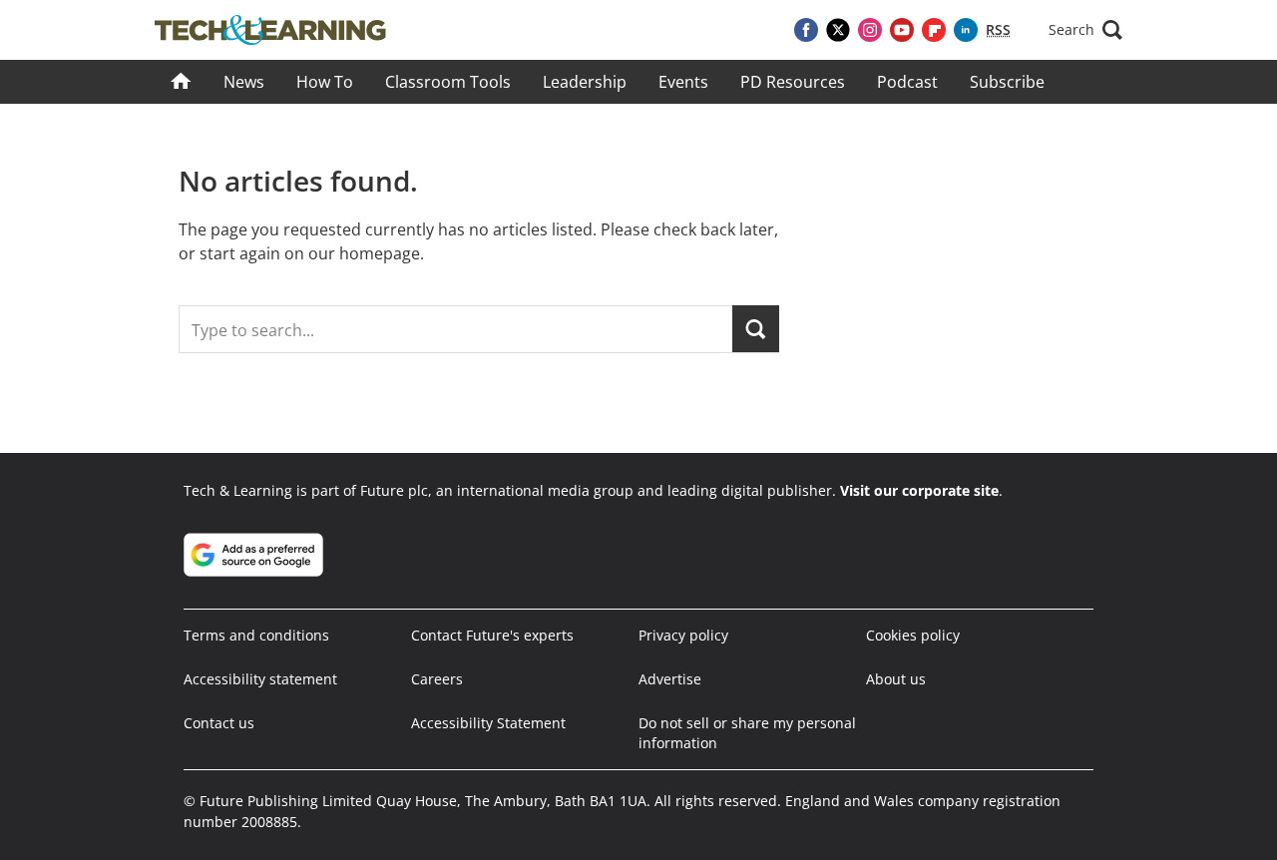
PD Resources (792, 82)
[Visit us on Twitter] (838, 30)
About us (896, 678)
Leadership (585, 82)
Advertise (669, 678)
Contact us (219, 722)
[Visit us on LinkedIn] (966, 30)
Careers (437, 678)
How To (324, 82)
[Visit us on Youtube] (902, 30)
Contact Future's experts (492, 635)
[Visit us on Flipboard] (934, 30)
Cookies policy (913, 635)
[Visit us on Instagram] (870, 30)
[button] (1085, 30)
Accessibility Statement (488, 722)
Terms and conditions (256, 635)
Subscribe (1007, 82)
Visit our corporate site (919, 490)
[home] (181, 82)
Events (683, 82)
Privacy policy (683, 635)
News (243, 82)
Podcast (907, 82)
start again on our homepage (310, 253)
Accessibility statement (260, 678)
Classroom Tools (448, 82)
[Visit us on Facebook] (806, 30)
